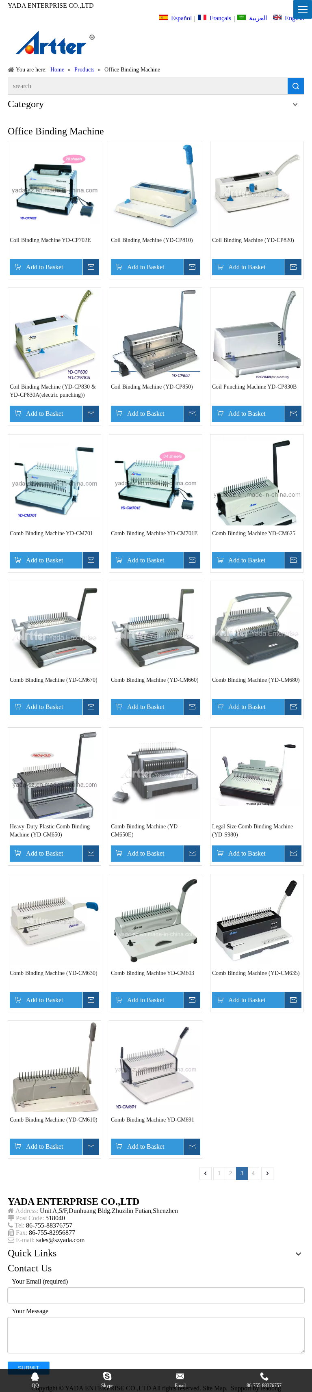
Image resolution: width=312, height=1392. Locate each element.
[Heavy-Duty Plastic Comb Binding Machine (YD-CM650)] (54, 782)
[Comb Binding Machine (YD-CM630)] (54, 920)
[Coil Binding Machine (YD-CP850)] (155, 334)
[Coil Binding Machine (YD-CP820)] (256, 187)
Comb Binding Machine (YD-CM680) (256, 680)
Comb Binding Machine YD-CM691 (152, 1120)
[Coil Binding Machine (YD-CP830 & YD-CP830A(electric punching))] (54, 334)
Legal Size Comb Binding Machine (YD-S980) (252, 831)
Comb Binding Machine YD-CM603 (152, 973)
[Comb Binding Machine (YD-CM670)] (54, 627)
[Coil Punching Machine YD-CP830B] (256, 334)
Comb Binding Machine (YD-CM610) (54, 1120)
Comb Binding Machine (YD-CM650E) (145, 831)
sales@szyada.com (60, 1239)
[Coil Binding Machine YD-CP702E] (54, 187)
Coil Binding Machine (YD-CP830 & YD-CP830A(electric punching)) (53, 391)
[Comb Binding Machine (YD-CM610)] (54, 1072)
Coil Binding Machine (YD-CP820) (253, 240)
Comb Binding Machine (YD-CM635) (256, 973)
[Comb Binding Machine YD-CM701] (54, 481)
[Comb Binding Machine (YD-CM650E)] (155, 774)
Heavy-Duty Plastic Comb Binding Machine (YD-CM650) (50, 831)
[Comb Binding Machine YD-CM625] (256, 491)
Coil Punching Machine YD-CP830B (254, 387)
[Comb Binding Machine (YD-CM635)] (256, 920)
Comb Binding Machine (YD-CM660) (155, 680)
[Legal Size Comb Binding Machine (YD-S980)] (256, 774)
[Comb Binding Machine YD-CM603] (155, 920)
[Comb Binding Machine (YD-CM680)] (256, 627)
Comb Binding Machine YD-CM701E (154, 533)
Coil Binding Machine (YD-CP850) (152, 387)
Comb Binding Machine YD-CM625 (253, 533)
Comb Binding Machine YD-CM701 (51, 533)
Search (296, 86)
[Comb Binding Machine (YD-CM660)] (155, 627)
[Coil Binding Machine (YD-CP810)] (155, 187)
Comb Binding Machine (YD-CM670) (54, 680)
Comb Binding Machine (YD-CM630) (54, 973)
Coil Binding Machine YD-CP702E (50, 240)
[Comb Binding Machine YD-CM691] (155, 1067)
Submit (28, 1368)
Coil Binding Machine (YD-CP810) (152, 240)
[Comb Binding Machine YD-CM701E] (155, 481)
